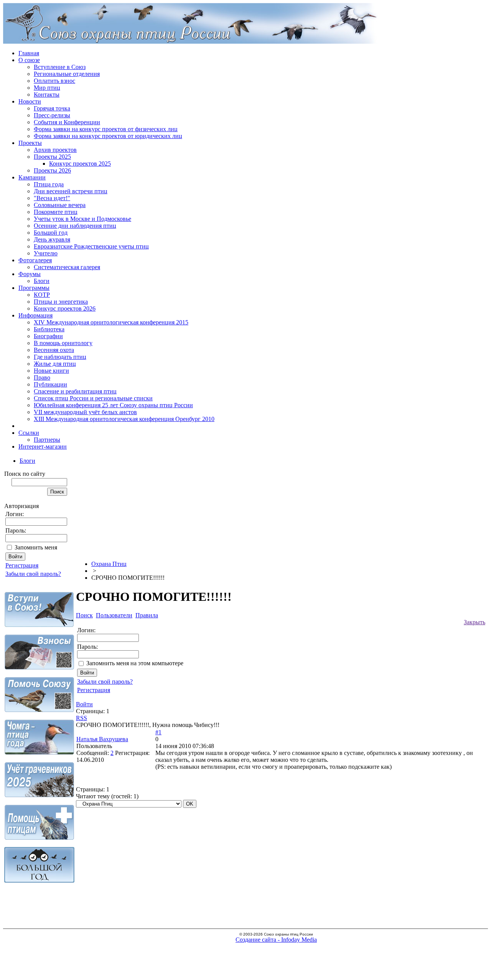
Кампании (32, 177)
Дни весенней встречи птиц (70, 191)
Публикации (50, 384)
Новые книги (51, 370)
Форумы (29, 274)
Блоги (41, 281)
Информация (35, 315)
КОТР (42, 294)
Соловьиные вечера (60, 205)
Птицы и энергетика (61, 301)
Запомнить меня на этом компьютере (134, 663)
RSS (81, 718)
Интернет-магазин (42, 446)
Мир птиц (47, 87)
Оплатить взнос (54, 80)
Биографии (48, 336)
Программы (33, 288)
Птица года (49, 184)
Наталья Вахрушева (102, 739)
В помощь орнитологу (63, 343)
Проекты (30, 143)
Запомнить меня (36, 547)
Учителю (46, 253)
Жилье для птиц (55, 363)
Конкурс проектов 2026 (65, 308)
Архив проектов (55, 149)
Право (42, 377)
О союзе (29, 60)
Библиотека (49, 329)
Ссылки (28, 432)
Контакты (46, 94)
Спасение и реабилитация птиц (75, 391)
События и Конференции (67, 122)
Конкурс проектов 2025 (80, 163)
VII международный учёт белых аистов (85, 412)
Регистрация (21, 565)
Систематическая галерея (67, 267)
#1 (158, 732)
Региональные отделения (67, 74)
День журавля (52, 239)
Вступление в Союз (60, 67)
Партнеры (47, 439)
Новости (29, 101)
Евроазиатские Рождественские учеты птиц (91, 246)
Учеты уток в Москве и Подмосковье (82, 218)
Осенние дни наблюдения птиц (75, 225)
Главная (28, 53)
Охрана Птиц (109, 564)
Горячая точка (52, 108)
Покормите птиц (55, 212)
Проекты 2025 (52, 156)
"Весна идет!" (52, 198)
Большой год (51, 232)
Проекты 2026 (52, 170)
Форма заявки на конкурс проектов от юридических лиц (108, 136)
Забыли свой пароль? (33, 574)
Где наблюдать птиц (60, 357)
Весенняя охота (54, 350)
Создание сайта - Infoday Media (276, 939)
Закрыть (474, 622)
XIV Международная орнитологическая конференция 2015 (111, 322)
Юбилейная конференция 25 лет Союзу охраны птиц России (113, 405)
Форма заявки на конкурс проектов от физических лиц (106, 129)
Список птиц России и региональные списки (93, 398)
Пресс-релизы (52, 115)
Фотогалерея (35, 260)
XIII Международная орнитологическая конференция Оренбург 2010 (124, 419)
